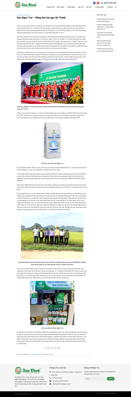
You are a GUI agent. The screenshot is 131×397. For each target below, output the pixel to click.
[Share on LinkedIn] (58, 348)
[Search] (115, 7)
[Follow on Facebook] (94, 3)
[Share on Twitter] (48, 348)
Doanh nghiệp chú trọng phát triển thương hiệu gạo (105, 20)
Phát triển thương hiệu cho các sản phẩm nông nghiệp (105, 50)
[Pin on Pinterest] (55, 348)
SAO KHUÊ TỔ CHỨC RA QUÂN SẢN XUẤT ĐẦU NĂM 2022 (105, 35)
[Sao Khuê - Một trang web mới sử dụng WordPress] (26, 4)
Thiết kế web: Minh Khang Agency (106, 393)
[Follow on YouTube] (98, 3)
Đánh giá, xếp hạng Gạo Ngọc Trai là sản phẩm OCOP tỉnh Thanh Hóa (104, 43)
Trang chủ (50, 7)
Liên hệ (110, 7)
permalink (50, 354)
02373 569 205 (110, 3)
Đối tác (81, 7)
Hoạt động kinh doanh (23, 15)
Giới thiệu (60, 7)
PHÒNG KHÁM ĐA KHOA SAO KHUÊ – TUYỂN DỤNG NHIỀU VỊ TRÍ (105, 27)
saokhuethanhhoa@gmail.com (61, 384)
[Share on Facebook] (45, 348)
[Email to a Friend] (52, 348)
